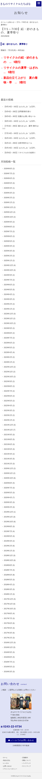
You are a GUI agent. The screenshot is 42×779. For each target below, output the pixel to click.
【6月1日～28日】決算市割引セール (18, 143)
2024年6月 (8, 285)
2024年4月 (8, 294)
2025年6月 (8, 236)
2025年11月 (8, 212)
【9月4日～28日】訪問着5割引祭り (17, 111)
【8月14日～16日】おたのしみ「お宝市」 (20, 121)
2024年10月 (8, 270)
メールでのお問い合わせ (22, 740)
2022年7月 (8, 391)
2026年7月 (8, 173)
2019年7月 (8, 531)
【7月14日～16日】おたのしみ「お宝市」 (20, 133)
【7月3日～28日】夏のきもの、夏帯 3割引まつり (20, 127)
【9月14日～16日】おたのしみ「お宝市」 (20, 107)
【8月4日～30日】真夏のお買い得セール (20, 116)
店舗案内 (25, 757)
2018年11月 (8, 555)
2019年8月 (8, 526)
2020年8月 (8, 483)
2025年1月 (8, 260)
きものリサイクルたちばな (23, 776)
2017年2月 (8, 638)
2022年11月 (8, 372)
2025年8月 (8, 227)
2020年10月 (8, 478)
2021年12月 (8, 425)
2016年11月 (8, 647)
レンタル (6, 763)
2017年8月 (8, 613)
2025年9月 (8, 222)
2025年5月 (8, 241)
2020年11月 (8, 473)
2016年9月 (8, 652)
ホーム (3, 22)
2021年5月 (8, 449)
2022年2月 (8, 415)
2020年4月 (8, 497)
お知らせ (11, 22)
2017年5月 (8, 628)
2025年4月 (8, 246)
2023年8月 (8, 333)
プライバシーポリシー (10, 769)
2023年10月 (8, 323)
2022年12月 (8, 367)
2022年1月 (8, 420)
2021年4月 (8, 454)
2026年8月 (8, 169)
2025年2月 (8, 256)
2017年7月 (8, 618)
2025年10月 (8, 217)
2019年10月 (8, 522)
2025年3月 (8, 251)
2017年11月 (8, 604)
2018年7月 (8, 570)
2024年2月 (8, 304)
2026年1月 (8, 202)
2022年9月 (8, 381)
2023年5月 (8, 347)
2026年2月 (8, 198)
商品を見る (6, 760)
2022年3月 (8, 410)
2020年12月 (8, 468)
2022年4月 (8, 405)
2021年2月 (8, 464)
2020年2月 (8, 507)
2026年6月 (8, 178)
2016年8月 (8, 657)
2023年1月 (8, 362)
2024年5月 (8, 290)
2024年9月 (8, 275)
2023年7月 (8, 338)
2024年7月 (8, 280)
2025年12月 (8, 207)
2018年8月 (8, 565)
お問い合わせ (7, 766)
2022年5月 (8, 401)
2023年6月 (8, 343)
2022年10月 (8, 377)
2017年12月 (8, 599)
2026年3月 (8, 193)
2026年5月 (8, 183)
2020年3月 (8, 502)
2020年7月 (8, 488)
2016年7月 (8, 662)
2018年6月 (8, 575)
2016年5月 (8, 667)
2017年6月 (8, 623)
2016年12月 (8, 642)
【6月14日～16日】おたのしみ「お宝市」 (20, 138)
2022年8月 (8, 386)
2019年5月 (8, 536)
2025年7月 (8, 231)
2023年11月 (8, 318)
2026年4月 (8, 188)
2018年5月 (8, 580)
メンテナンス (26, 763)
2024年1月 (8, 309)
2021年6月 (8, 444)
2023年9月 (8, 328)
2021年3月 (8, 459)
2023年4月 (8, 352)
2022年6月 (8, 396)
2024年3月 (8, 299)
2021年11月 (8, 430)
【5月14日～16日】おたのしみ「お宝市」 (20, 148)
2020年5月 (8, 493)
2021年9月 (8, 435)
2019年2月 (8, 546)
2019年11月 (8, 517)
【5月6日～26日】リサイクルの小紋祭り (20, 153)
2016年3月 (8, 672)
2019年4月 (8, 541)
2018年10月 (8, 560)
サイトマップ (26, 766)
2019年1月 (8, 551)
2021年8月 (8, 439)
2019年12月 (8, 512)
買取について (26, 760)
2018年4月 (8, 584)
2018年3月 (8, 589)
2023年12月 (8, 314)
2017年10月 (8, 609)
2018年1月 (8, 594)
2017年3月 (8, 633)
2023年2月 (8, 357)
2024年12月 (8, 265)
